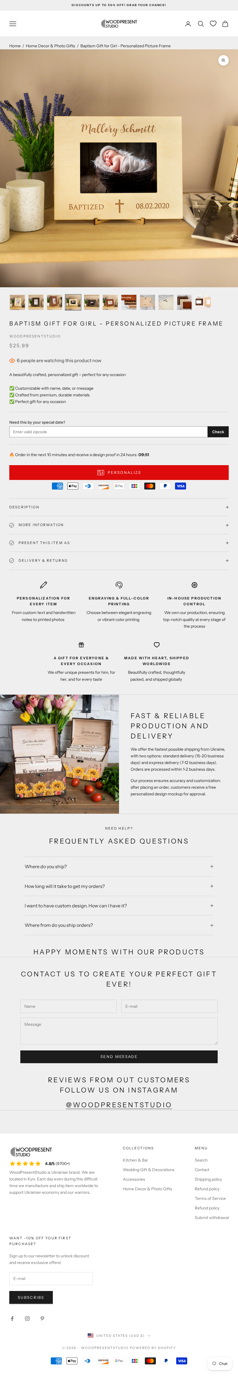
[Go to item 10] (184, 302)
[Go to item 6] (110, 302)
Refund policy (207, 1188)
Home (15, 45)
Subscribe (31, 1297)
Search (201, 1160)
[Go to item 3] (54, 302)
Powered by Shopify (153, 1348)
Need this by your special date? (37, 422)
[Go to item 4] (73, 302)
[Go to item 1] (17, 302)
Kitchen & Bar (135, 1160)
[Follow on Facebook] (12, 1318)
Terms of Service (210, 1198)
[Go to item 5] (92, 302)
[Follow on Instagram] (27, 1318)
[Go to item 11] (203, 302)
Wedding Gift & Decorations (148, 1169)
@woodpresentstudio (119, 1105)
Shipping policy (208, 1179)
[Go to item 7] (129, 302)
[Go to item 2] (36, 302)
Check (218, 431)
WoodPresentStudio (35, 336)
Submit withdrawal (212, 1217)
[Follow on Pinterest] (42, 1318)
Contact (202, 1169)
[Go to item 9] (166, 302)
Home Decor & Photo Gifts (50, 45)
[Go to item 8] (147, 302)
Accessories (134, 1179)
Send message (119, 1056)
